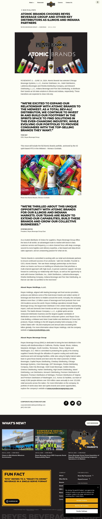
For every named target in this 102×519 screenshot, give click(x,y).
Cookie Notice (80, 496)
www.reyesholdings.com (39, 330)
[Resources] (97, 2)
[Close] (98, 487)
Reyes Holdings (30, 509)
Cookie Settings (81, 511)
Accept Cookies (81, 500)
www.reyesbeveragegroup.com (60, 388)
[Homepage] (51, 4)
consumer (59, 509)
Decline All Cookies (81, 506)
